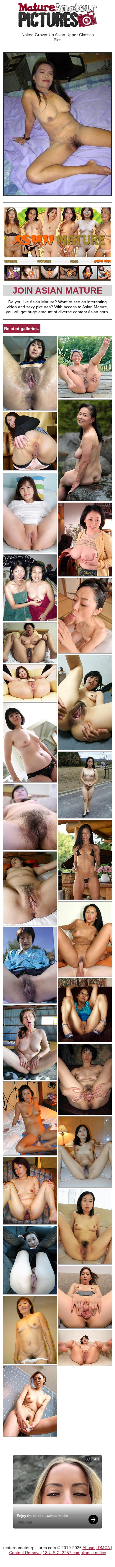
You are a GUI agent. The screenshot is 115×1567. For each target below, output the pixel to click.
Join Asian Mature (57, 290)
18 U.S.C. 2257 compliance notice (74, 1552)
